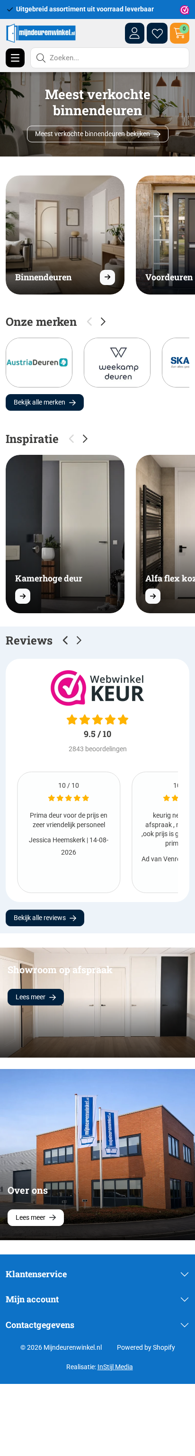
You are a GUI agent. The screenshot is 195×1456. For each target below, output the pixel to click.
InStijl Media (115, 1367)
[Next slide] (103, 321)
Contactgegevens (40, 1324)
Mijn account (32, 1299)
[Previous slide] (65, 640)
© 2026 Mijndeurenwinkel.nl (61, 1347)
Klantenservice (36, 1274)
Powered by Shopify (146, 1347)
